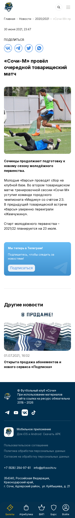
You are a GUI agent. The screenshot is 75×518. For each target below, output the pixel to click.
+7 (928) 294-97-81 (17, 467)
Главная (9, 18)
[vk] (8, 48)
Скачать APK (52, 434)
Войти (65, 514)
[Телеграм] (18, 48)
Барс (54, 514)
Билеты (10, 514)
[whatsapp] (39, 48)
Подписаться (21, 268)
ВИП (41, 514)
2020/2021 (42, 18)
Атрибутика (26, 514)
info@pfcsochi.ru (45, 467)
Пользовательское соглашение (26, 445)
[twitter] (29, 48)
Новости (25, 18)
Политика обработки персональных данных (34, 451)
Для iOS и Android (29, 434)
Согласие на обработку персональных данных (36, 456)
